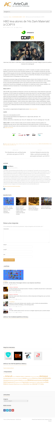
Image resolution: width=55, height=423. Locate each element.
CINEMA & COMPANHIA (13, 287)
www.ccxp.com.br (33, 109)
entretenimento (7, 378)
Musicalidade (24, 380)
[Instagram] (4, 189)
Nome (5, 244)
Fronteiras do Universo (34, 143)
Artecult (8, 376)
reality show (42, 382)
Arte (4, 376)
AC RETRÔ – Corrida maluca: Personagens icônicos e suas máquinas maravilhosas (8, 209)
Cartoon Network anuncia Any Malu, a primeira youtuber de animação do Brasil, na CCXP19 (39, 154)
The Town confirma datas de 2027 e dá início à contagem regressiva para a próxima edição (29, 310)
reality (38, 382)
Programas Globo (18, 382)
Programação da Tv (33, 382)
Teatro (31, 384)
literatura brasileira (14, 380)
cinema (18, 376)
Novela (35, 380)
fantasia (23, 143)
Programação (25, 382)
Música (30, 380)
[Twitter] (7, 410)
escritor (17, 378)
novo (5, 382)
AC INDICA (5, 281)
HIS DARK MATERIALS (45, 143)
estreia (24, 378)
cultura (37, 376)
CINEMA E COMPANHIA (25, 376)
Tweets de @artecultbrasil (8, 368)
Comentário (6, 228)
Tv (38, 384)
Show (15, 384)
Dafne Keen (13, 143)
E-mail (5, 249)
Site (4, 254)
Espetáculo (20, 378)
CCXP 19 (5, 143)
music (20, 380)
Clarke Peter (9, 143)
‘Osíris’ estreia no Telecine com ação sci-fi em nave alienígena (34, 208)
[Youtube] (13, 410)
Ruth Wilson (12, 144)
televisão (34, 384)
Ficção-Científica (28, 143)
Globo (40, 378)
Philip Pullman (7, 144)
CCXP (24, 16)
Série (15, 144)
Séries (27, 384)
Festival (30, 378)
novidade (45, 380)
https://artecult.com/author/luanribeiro (12, 186)
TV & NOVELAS (12, 301)
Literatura (6, 380)
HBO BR (40, 143)
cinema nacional (33, 376)
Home (10, 16)
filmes (36, 378)
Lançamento (46, 378)
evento (28, 378)
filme (33, 378)
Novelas (39, 380)
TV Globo (41, 384)
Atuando (13, 376)
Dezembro (20, 143)
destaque (17, 143)
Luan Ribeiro (10, 166)
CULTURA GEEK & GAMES (17, 16)
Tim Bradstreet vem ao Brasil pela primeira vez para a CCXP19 (15, 153)
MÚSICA (10, 309)
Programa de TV (11, 382)
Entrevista (13, 378)
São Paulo (21, 384)
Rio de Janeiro (10, 384)
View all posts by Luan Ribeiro (12, 167)
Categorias (5, 399)
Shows (18, 384)
